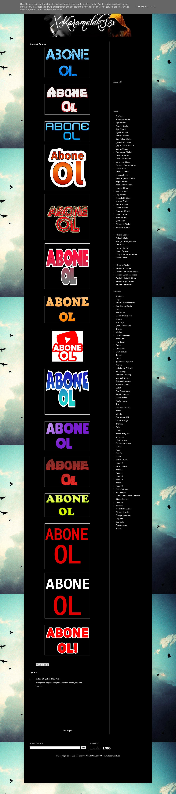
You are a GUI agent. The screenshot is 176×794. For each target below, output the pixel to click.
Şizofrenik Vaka (122, 512)
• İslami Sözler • (123, 235)
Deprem (119, 519)
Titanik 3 (119, 528)
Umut (118, 358)
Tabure (119, 355)
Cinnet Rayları (122, 499)
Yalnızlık (119, 505)
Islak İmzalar (121, 440)
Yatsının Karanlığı (123, 375)
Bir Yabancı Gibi (123, 335)
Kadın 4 (119, 473)
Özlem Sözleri (122, 208)
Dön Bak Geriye (123, 378)
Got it (153, 7)
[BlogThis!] (39, 664)
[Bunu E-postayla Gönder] (37, 664)
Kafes (118, 411)
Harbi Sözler (121, 168)
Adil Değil (120, 322)
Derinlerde (120, 348)
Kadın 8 (119, 486)
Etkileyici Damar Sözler (126, 165)
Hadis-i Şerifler (122, 248)
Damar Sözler (122, 149)
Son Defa (120, 522)
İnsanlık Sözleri (122, 175)
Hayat (118, 299)
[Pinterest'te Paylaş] (47, 664)
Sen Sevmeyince (123, 391)
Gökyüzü (120, 437)
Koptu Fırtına (121, 401)
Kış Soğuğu (121, 371)
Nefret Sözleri (122, 204)
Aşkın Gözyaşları (123, 381)
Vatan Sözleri (121, 258)
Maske (119, 319)
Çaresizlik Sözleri (123, 142)
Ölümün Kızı (121, 352)
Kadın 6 (119, 479)
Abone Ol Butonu (124, 285)
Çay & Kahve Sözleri (125, 145)
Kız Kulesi (120, 339)
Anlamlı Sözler (122, 238)
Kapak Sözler (121, 181)
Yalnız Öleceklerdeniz (125, 303)
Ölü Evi (119, 453)
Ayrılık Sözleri (122, 132)
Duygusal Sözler (123, 162)
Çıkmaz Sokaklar (123, 326)
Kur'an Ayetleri (122, 251)
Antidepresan (121, 525)
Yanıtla (39, 686)
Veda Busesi (121, 466)
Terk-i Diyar (121, 492)
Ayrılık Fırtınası (122, 394)
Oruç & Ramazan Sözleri (126, 254)
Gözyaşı (119, 309)
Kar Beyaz (120, 342)
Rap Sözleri (121, 195)
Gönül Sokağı (122, 420)
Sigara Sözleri (122, 214)
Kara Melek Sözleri (124, 185)
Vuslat (118, 447)
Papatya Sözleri (123, 211)
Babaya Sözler (122, 136)
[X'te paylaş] (42, 664)
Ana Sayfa (67, 730)
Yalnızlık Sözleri (123, 227)
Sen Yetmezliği (122, 417)
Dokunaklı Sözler (123, 159)
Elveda (119, 414)
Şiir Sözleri (120, 221)
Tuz (117, 404)
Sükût (118, 388)
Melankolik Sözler (123, 198)
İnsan (118, 456)
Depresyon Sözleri (124, 152)
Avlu (118, 427)
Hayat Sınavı (121, 460)
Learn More (142, 7)
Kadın (118, 450)
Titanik (119, 329)
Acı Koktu (120, 296)
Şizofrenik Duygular (124, 361)
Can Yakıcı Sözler (123, 139)
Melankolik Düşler (123, 509)
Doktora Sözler (122, 155)
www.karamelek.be (112, 756)
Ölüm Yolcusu (122, 489)
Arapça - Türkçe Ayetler (126, 241)
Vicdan (119, 332)
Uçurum (119, 502)
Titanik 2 (119, 424)
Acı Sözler (120, 116)
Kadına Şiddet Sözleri (125, 178)
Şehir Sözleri (121, 217)
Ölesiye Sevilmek (123, 515)
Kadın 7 (119, 483)
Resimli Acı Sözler (123, 268)
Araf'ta (119, 365)
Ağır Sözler (121, 123)
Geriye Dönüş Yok (124, 316)
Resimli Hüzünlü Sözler (126, 278)
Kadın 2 (119, 463)
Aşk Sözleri (121, 129)
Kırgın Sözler (121, 191)
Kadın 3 (119, 469)
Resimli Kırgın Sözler (125, 281)
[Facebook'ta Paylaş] (45, 664)
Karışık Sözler (122, 188)
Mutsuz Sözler (122, 201)
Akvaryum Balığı (123, 407)
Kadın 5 (119, 476)
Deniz (118, 345)
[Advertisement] (130, 59)
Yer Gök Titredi (122, 384)
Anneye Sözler (122, 126)
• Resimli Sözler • (123, 265)
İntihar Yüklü (121, 397)
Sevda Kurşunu (122, 433)
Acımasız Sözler (123, 119)
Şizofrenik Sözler (123, 224)
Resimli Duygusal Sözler (126, 275)
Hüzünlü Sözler (122, 172)
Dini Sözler (120, 244)
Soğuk (118, 430)
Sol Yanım (120, 312)
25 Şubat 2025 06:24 (51, 679)
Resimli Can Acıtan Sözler (127, 272)
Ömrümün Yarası (123, 443)
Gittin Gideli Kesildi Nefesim (128, 496)
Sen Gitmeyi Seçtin (124, 306)
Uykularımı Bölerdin (124, 368)
